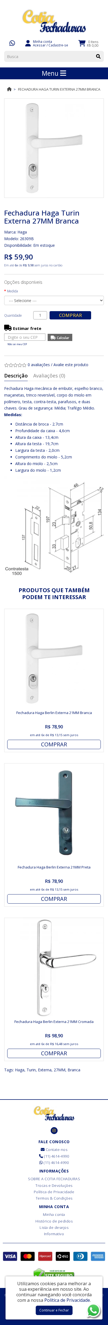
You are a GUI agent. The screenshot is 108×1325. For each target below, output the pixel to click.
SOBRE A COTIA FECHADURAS (54, 1178)
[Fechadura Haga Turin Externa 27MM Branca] (54, 148)
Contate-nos (56, 1149)
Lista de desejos (54, 1227)
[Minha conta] (28, 43)
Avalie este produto (70, 364)
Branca (74, 1069)
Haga (22, 232)
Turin (31, 1069)
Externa (45, 1069)
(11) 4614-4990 (56, 1156)
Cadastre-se (58, 45)
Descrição (16, 375)
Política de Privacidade (54, 1191)
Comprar (70, 315)
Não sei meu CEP (17, 344)
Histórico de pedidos (54, 1221)
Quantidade (13, 315)
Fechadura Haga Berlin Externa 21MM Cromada (54, 1021)
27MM (59, 1069)
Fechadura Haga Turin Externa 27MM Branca (59, 89)
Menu (51, 73)
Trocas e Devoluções (54, 1185)
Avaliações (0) (49, 375)
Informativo (54, 1233)
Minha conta (54, 1214)
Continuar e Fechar (54, 1310)
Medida (12, 291)
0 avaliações (39, 364)
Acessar (39, 45)
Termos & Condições (54, 1198)
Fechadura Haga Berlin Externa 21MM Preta (54, 867)
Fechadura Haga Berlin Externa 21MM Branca (54, 712)
